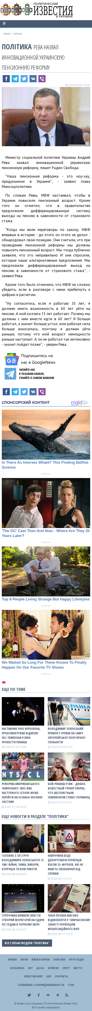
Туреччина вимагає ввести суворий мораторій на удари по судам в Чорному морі (23, 919)
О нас (71, 985)
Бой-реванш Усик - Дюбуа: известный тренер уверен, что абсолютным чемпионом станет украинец (69, 790)
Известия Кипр (33, 976)
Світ (30, 968)
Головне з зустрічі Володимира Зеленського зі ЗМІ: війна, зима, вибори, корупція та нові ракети (23, 862)
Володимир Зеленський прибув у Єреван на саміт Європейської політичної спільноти (67, 735)
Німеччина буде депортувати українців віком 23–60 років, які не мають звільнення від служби (65, 864)
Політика (17, 46)
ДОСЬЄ (40, 968)
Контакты (61, 976)
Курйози (53, 968)
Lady (49, 976)
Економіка (17, 968)
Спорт (66, 968)
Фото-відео (76, 959)
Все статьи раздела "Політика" (27, 943)
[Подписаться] (30, 359)
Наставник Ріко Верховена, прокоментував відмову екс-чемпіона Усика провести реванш (21, 735)
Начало (12, 959)
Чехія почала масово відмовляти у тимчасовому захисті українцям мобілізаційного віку (69, 922)
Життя (77, 968)
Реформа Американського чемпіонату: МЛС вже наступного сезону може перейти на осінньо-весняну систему (22, 793)
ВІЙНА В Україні (40, 959)
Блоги (24, 959)
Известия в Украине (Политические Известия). (47, 1003)
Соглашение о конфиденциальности (41, 985)
